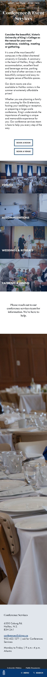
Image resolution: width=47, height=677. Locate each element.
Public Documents (33, 668)
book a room (23, 142)
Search (39, 673)
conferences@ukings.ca (16, 635)
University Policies (14, 668)
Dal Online (20, 3)
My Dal (30, 3)
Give (37, 3)
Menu (26, 673)
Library (11, 3)
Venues (7, 185)
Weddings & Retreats (17, 250)
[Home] (4, 673)
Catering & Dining (16, 283)
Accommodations (15, 217)
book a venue (24, 151)
